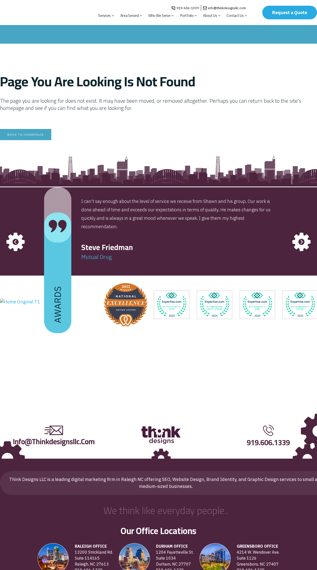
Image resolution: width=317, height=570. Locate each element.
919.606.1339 (268, 442)
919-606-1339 (188, 8)
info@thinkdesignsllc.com (227, 8)
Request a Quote (289, 12)
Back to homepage (25, 134)
